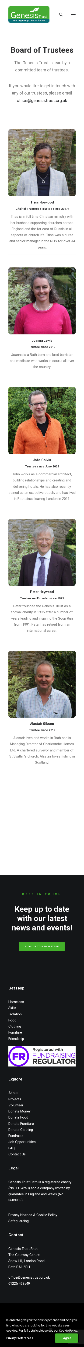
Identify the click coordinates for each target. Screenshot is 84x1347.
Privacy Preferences (19, 1338)
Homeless (16, 1002)
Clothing (14, 1026)
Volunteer (15, 1105)
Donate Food (18, 1117)
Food (12, 1020)
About (13, 1093)
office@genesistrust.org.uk (42, 100)
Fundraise (15, 1136)
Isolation (15, 1014)
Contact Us (17, 1154)
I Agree (66, 1338)
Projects (14, 1099)
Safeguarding (18, 1221)
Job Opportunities (22, 1142)
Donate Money (19, 1111)
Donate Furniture (21, 1124)
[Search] (59, 14)
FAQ (11, 1148)
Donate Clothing (20, 1130)
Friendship (16, 1039)
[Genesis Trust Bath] (28, 14)
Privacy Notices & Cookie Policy (32, 1215)
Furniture (15, 1032)
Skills (12, 1008)
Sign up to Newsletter (42, 946)
